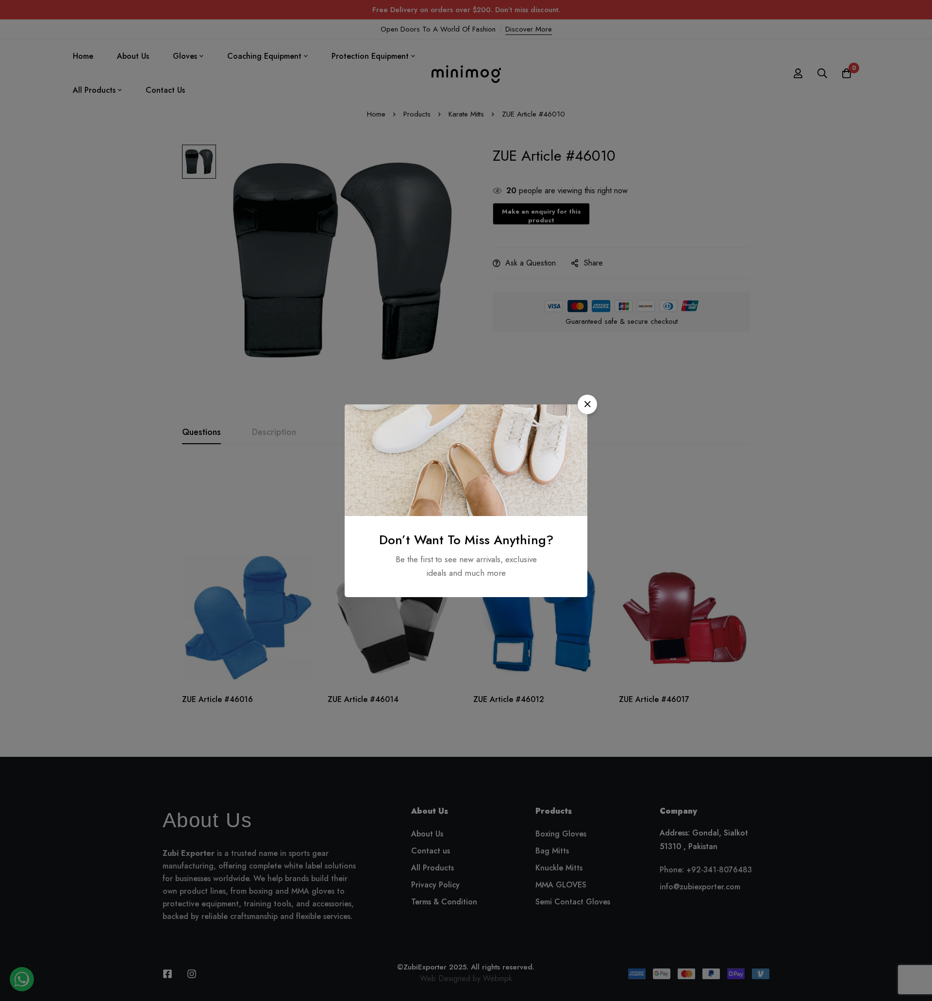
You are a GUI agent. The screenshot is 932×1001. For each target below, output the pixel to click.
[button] (587, 404)
